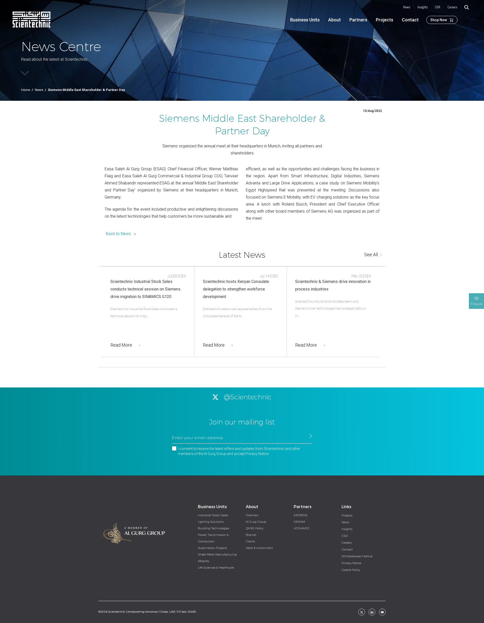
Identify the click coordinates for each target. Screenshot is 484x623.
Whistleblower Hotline (357, 556)
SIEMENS (301, 515)
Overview (252, 515)
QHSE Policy (254, 528)
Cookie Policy (351, 570)
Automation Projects (212, 548)
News (406, 7)
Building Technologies (213, 528)
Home (25, 90)
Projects (384, 19)
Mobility (203, 561)
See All (371, 254)
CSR (437, 7)
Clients (250, 541)
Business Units (305, 19)
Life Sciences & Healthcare (216, 568)
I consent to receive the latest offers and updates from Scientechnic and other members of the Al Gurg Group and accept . (239, 451)
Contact (410, 19)
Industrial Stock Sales (213, 515)
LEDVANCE (302, 528)
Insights (422, 7)
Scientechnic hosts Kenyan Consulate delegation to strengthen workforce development (236, 289)
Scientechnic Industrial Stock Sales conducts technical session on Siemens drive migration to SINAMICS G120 (145, 289)
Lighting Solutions (211, 522)
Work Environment (259, 548)
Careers (452, 7)
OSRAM (299, 522)
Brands (251, 535)
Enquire (476, 304)
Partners (358, 19)
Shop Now (438, 20)
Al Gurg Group (256, 522)
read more (121, 345)
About (334, 19)
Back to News (118, 233)
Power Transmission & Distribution (213, 538)
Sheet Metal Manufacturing (217, 554)
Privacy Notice (257, 454)
